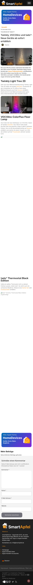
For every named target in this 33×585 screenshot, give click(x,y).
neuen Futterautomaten (15, 71)
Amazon (20, 90)
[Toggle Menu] (29, 3)
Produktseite (16, 132)
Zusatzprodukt (5, 289)
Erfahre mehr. (6, 540)
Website (3, 506)
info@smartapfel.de (18, 542)
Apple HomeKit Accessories (10, 553)
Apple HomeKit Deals (8, 551)
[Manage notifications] (28, 580)
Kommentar (5, 469)
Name (3, 490)
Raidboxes (12, 578)
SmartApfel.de (6, 535)
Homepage (5, 550)
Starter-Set (25, 288)
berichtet (19, 86)
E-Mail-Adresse (6, 498)
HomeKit (4, 27)
